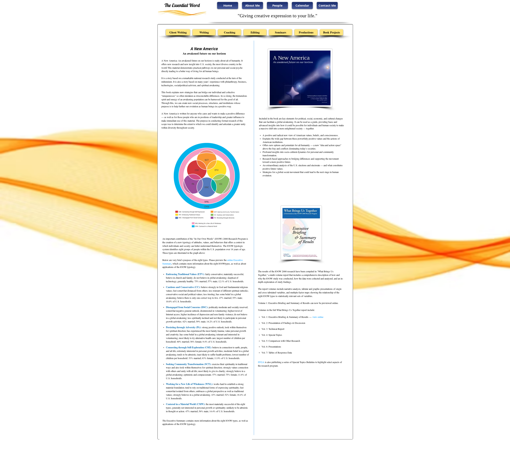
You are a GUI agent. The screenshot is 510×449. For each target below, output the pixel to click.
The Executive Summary (173, 420)
